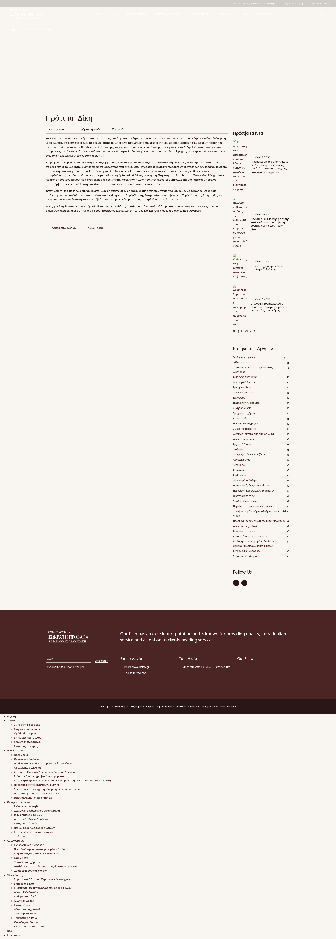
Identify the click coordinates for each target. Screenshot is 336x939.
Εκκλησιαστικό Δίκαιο (245, 531)
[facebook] (9, 3)
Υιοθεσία (238, 449)
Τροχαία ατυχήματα (244, 413)
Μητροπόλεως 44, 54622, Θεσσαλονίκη (254, 3)
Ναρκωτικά (239, 397)
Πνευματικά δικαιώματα (246, 402)
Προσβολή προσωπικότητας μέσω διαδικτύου (259, 520)
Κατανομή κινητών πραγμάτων (250, 536)
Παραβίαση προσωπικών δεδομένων (254, 490)
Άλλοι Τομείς (117, 129)
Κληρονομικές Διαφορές (246, 551)
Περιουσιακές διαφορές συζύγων (251, 485)
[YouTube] (16, 3)
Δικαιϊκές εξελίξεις (243, 392)
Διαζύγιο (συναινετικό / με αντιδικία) (254, 433)
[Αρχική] (27, 14)
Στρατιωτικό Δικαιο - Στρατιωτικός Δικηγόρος (253, 369)
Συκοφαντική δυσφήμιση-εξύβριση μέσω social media (259, 513)
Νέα (25, 29)
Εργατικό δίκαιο (242, 444)
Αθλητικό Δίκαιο (242, 408)
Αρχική (14, 29)
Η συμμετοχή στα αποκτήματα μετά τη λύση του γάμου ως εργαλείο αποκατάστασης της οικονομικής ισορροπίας (269, 167)
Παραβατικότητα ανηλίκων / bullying (253, 506)
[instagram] (244, 583)
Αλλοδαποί (239, 464)
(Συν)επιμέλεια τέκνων (245, 501)
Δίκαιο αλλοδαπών (243, 439)
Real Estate (239, 475)
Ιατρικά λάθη (240, 418)
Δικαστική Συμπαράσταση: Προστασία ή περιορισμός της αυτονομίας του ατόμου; (269, 307)
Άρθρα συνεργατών (90, 129)
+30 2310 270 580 (321, 3)
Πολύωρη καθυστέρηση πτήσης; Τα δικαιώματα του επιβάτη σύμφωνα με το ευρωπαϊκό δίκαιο (270, 224)
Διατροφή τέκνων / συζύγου (249, 454)
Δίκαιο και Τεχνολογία (245, 526)
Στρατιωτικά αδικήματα (246, 556)
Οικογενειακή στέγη (244, 496)
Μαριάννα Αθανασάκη (245, 377)
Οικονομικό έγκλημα (244, 382)
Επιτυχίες (238, 470)
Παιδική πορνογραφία (245, 423)
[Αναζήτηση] (288, 118)
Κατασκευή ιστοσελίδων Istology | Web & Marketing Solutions (204, 706)
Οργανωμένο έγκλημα (245, 480)
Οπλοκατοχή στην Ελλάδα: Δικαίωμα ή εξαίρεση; (267, 267)
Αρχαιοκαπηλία (241, 459)
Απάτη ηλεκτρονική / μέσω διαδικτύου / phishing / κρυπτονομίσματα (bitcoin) (255, 543)
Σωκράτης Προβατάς (244, 428)
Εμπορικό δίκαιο (242, 387)
